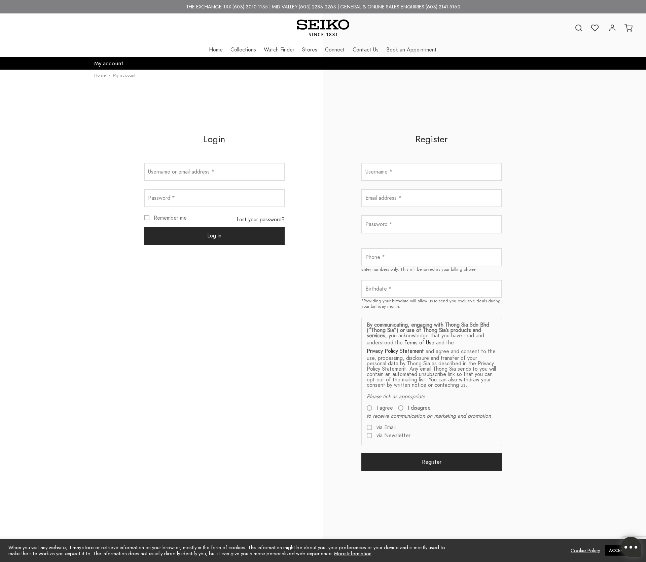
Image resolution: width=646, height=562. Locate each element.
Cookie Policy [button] (585, 551)
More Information (352, 553)
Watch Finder (279, 49)
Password (161, 198)
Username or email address (181, 172)
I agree (384, 408)
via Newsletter (392, 435)
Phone (375, 257)
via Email (385, 427)
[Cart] (628, 28)
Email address (383, 198)
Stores (309, 49)
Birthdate (378, 289)
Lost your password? (261, 219)
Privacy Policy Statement (395, 351)
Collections (243, 49)
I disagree (418, 408)
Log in (214, 235)
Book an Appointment (411, 49)
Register (431, 462)
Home (216, 49)
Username (378, 172)
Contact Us (366, 49)
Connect (335, 49)
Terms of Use (419, 342)
